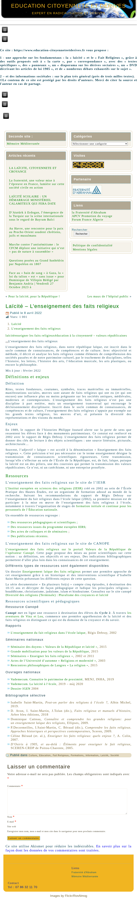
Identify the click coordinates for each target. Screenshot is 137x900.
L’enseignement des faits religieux (36, 328)
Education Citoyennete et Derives (68, 6)
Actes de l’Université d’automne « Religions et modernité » (53, 660)
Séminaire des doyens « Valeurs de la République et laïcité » (54, 646)
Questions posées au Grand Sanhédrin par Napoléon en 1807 (36, 262)
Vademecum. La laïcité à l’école (33, 684)
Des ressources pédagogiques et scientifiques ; (44, 522)
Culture (33, 755)
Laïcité (16, 324)
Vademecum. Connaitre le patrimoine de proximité (47, 679)
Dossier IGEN (20, 688)
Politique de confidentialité (93, 245)
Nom (11, 816)
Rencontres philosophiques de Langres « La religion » (49, 665)
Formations (77, 755)
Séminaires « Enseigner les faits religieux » (42, 656)
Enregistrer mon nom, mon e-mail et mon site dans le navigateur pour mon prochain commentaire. (56, 831)
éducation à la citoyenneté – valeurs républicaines (91, 335)
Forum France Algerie (87, 219)
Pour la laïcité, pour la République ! (34, 296)
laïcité (10, 335)
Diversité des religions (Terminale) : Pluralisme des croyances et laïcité (57, 595)
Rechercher (79, 229)
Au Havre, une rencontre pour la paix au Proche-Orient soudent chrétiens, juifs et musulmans (36, 232)
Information (92, 755)
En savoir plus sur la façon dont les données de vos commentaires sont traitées (68, 848)
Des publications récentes (29, 536)
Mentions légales (85, 249)
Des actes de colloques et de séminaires (39, 531)
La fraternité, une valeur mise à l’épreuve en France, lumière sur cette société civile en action (36, 184)
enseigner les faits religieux (35, 335)
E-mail (11, 821)
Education (45, 755)
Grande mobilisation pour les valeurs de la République (50, 651)
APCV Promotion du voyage (92, 216)
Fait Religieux (61, 755)
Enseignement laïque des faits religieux (51, 571)
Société (114, 755)
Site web (11, 826)
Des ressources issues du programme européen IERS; (48, 527)
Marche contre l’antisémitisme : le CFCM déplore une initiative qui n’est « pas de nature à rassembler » (36, 248)
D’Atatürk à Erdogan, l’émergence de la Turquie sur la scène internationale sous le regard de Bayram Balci (36, 216)
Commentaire (15, 786)
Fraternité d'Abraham (84, 872)
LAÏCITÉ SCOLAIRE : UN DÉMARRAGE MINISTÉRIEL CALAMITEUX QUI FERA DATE (32, 200)
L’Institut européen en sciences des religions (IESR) (44, 488)
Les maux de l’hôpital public (108, 296)
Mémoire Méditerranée (23, 143)
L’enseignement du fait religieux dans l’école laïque (48, 632)
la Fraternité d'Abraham (89, 212)
